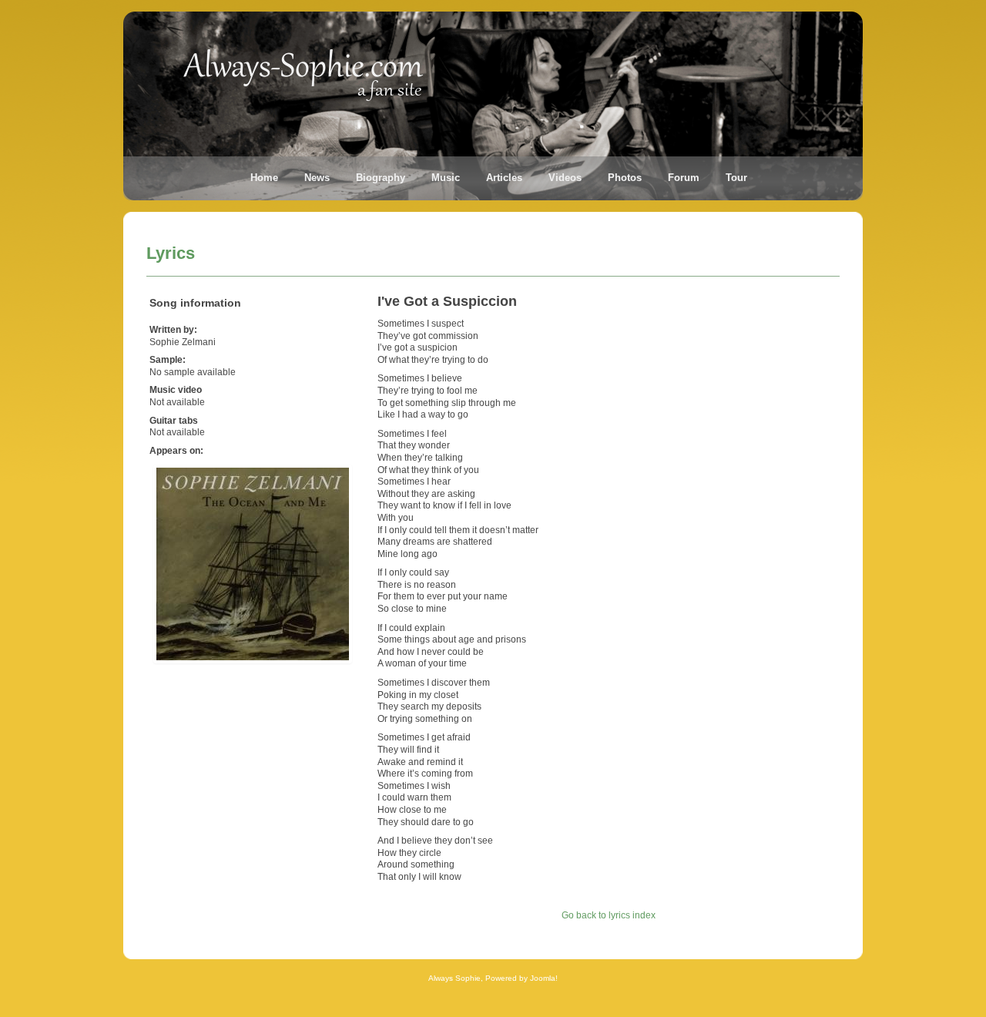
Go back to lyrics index (609, 915)
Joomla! (544, 978)
